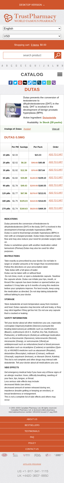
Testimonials (32, 431)
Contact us (32, 449)
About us (32, 419)
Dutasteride (49, 117)
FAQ (32, 437)
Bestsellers (32, 425)
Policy (32, 443)
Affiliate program (32, 464)
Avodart (27, 129)
